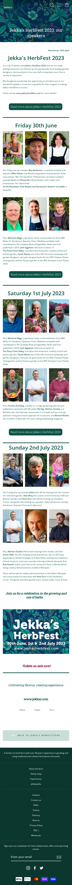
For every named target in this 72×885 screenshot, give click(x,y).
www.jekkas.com (36, 699)
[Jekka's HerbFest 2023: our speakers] (36, 148)
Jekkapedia (36, 783)
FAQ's (36, 805)
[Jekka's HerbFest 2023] (36, 631)
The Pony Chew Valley (13, 250)
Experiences (36, 778)
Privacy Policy (36, 825)
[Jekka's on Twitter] (41, 868)
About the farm (36, 768)
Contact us (36, 800)
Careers (36, 795)
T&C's (36, 830)
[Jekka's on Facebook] (35, 868)
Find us (36, 810)
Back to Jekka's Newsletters (38, 735)
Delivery (36, 815)
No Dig (41, 408)
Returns (36, 820)
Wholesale (36, 835)
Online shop (36, 773)
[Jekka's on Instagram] (28, 868)
